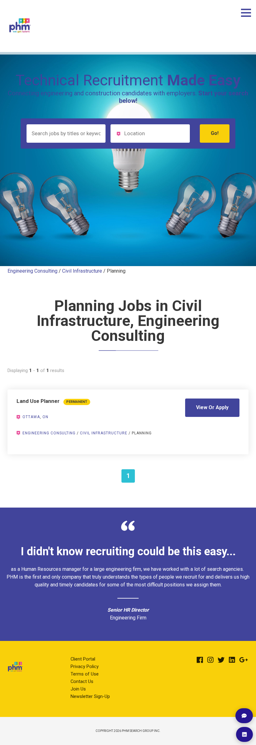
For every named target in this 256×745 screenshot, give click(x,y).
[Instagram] (210, 660)
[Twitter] (221, 660)
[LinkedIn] (232, 660)
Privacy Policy (85, 666)
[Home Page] (20, 39)
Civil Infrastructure (82, 271)
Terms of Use (85, 674)
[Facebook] (200, 660)
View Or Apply (212, 407)
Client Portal (83, 659)
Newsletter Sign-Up (90, 696)
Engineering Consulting (32, 271)
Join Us (78, 689)
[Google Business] (243, 660)
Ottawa (31, 417)
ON (45, 417)
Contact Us (82, 681)
